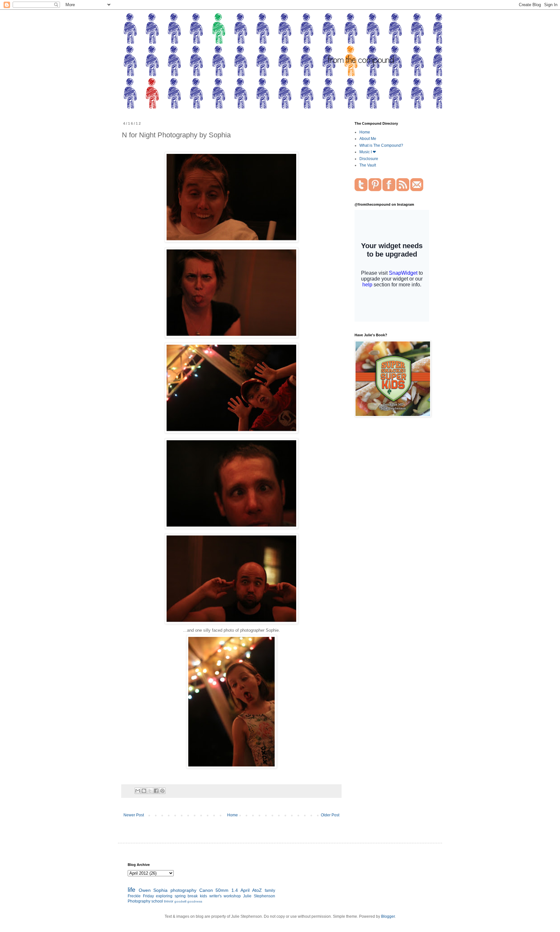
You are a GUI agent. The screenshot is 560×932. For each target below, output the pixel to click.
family (270, 890)
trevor (168, 901)
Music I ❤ (367, 152)
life (131, 889)
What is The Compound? (381, 145)
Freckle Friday (141, 896)
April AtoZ (251, 890)
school (157, 901)
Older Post (330, 815)
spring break (186, 896)
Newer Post (133, 815)
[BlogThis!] (144, 791)
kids (203, 896)
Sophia (160, 890)
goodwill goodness (188, 901)
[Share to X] (150, 791)
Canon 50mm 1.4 (218, 890)
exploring (164, 896)
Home (232, 815)
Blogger (388, 916)
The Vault (367, 165)
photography (183, 890)
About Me (367, 138)
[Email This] (137, 791)
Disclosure (368, 158)
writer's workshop (225, 896)
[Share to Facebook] (156, 791)
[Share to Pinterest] (162, 791)
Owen (145, 890)
